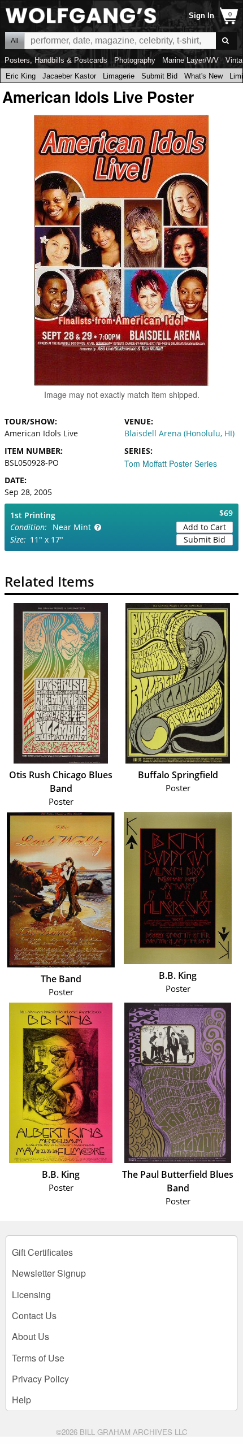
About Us (30, 1336)
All (15, 41)
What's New (203, 76)
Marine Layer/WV (190, 60)
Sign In (201, 15)
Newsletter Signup (49, 1273)
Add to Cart (204, 527)
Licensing (31, 1294)
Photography (134, 60)
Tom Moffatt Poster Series (170, 463)
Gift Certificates (42, 1252)
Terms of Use (38, 1357)
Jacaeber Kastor (69, 76)
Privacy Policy (40, 1378)
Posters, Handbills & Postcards (56, 60)
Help (21, 1399)
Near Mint (72, 527)
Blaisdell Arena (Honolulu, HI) (179, 433)
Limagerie (118, 76)
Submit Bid (159, 76)
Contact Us (34, 1315)
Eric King (21, 76)
